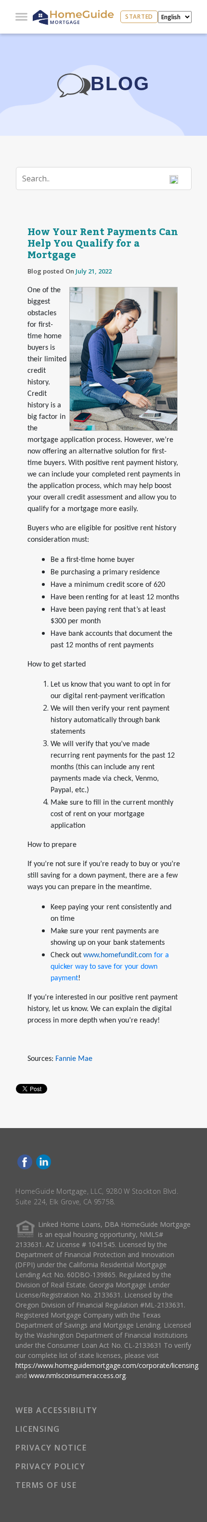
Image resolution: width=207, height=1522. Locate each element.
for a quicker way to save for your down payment (110, 966)
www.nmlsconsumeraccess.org (77, 1375)
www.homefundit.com (117, 955)
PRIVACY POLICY (50, 1466)
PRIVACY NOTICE (51, 1447)
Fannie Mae (73, 1059)
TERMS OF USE (46, 1485)
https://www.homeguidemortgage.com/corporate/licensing (106, 1365)
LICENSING (37, 1429)
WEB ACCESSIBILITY (56, 1410)
